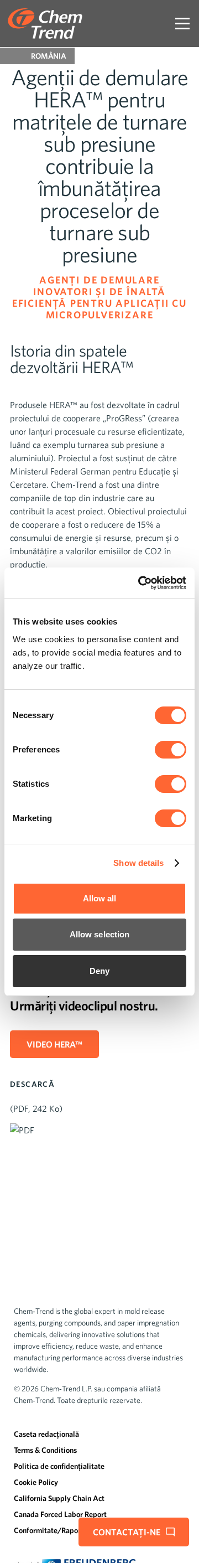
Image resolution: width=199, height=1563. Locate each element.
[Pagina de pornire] (45, 23)
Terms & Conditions (45, 1450)
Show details (138, 863)
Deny (99, 971)
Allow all (100, 898)
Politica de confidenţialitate (59, 1466)
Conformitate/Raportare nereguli (68, 1530)
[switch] (170, 750)
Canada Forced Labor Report (60, 1514)
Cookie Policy (36, 1482)
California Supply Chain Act (59, 1498)
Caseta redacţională (46, 1434)
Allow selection (100, 934)
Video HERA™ (54, 1044)
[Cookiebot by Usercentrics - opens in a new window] (140, 583)
